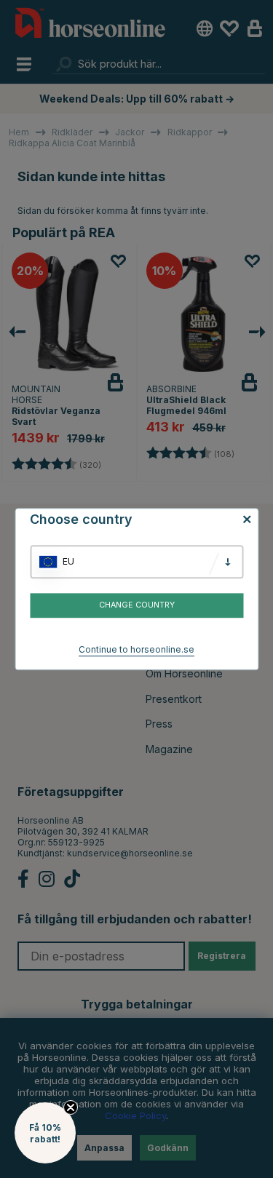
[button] (45, 1132)
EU (68, 561)
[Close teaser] (70, 1107)
